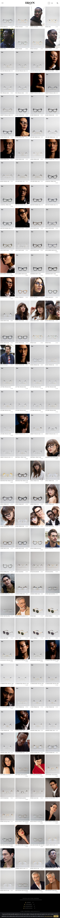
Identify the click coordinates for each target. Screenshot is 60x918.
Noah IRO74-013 (49, 320)
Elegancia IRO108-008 (6, 660)
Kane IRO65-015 (4, 526)
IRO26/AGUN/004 (34, 571)
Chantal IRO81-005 (5, 204)
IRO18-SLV (48, 342)
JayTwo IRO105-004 (35, 387)
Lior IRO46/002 (4, 798)
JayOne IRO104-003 (35, 410)
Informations (28, 906)
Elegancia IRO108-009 (21, 660)
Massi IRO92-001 (49, 159)
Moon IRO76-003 (49, 868)
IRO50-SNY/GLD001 (20, 616)
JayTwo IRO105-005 (50, 387)
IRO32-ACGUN (34, 26)
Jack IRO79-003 (49, 228)
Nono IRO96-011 (49, 364)
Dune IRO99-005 (19, 137)
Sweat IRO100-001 (20, 433)
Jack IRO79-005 (19, 250)
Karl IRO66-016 (49, 480)
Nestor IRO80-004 (5, 228)
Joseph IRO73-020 (20, 868)
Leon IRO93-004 (19, 159)
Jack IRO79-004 (4, 250)
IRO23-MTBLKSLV (4, 571)
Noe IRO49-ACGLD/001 (36, 890)
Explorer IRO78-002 (51, 250)
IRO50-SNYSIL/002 (5, 616)
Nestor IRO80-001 (20, 204)
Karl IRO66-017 (4, 504)
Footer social (29, 908)
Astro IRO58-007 (50, 752)
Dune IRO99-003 (49, 115)
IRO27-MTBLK (33, 638)
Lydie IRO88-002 (49, 707)
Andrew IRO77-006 (5, 297)
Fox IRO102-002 (4, 93)
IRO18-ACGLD (4, 364)
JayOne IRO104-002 (20, 410)
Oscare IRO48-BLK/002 (6, 845)
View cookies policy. (48, 916)
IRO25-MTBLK (48, 616)
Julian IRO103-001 (5, 70)
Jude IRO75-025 (19, 548)
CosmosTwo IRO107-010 (22, 683)
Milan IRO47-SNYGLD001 (22, 821)
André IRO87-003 (35, 730)
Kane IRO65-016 (19, 526)
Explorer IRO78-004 (21, 273)
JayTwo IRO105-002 (20, 387)
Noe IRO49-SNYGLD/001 (21, 890)
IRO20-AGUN (18, 48)
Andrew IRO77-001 (35, 273)
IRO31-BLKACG (49, 297)
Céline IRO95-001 (35, 137)
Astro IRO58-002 (20, 752)
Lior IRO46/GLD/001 (20, 798)
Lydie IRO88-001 (34, 707)
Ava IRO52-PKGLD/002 (36, 774)
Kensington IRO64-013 (51, 457)
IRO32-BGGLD (4, 26)
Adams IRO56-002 (20, 593)
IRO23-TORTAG (49, 548)
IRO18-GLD (33, 342)
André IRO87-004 (50, 730)
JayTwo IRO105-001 (5, 387)
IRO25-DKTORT (4, 638)
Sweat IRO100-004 (5, 457)
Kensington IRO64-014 (6, 480)
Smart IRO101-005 (50, 93)
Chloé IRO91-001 (20, 181)
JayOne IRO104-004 (50, 410)
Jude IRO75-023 (49, 526)
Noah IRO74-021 (4, 342)
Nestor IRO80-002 (35, 204)
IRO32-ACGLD (19, 26)
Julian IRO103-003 (35, 70)
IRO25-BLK (33, 616)
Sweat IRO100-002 (35, 433)
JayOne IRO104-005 (5, 433)
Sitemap (29, 902)
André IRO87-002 (20, 730)
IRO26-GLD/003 (19, 571)
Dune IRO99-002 (34, 115)
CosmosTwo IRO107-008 (52, 660)
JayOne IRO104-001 (5, 410)
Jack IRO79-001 (19, 228)
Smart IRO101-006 (5, 115)
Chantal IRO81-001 (50, 181)
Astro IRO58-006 (35, 752)
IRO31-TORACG (19, 297)
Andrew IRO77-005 (50, 273)
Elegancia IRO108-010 (36, 660)
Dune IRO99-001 (19, 115)
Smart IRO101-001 (35, 93)
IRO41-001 (48, 26)
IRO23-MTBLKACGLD (35, 548)
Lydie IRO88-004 (4, 730)
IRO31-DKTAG (33, 297)
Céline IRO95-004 (50, 137)
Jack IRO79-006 (34, 250)
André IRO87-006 (5, 752)
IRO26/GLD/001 (49, 571)
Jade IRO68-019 (49, 504)
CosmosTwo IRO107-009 (7, 683)
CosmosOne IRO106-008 (37, 683)
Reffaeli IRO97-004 (20, 457)
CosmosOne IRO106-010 (7, 707)
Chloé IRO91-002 (35, 181)
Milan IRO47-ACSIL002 (36, 821)
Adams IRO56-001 (5, 593)
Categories (29, 904)
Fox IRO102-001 (49, 70)
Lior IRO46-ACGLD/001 (51, 774)
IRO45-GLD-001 (34, 798)
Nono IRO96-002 (34, 364)
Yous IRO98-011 (19, 707)
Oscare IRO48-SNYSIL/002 (37, 845)
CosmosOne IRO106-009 (52, 683)
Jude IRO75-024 (4, 548)
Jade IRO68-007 (19, 504)
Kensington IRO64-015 (21, 480)
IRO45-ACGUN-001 (50, 798)
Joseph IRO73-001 (50, 845)
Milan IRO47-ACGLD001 (51, 821)
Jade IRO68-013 (34, 504)
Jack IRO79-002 (34, 228)
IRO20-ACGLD (34, 48)
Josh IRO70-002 (4, 320)
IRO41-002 (3, 48)
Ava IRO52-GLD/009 (5, 774)
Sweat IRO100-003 (50, 433)
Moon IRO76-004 (4, 890)
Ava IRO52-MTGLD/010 (21, 774)
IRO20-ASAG (48, 48)
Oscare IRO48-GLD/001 (21, 845)
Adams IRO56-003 (35, 593)
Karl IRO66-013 (34, 480)
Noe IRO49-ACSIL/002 (51, 890)
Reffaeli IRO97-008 (35, 457)
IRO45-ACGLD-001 (5, 821)
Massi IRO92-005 (4, 181)
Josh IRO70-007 (34, 320)
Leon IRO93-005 (34, 159)
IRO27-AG (47, 638)
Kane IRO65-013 (34, 526)
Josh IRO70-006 (19, 320)
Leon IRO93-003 (4, 159)
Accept (56, 916)
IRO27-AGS (18, 638)
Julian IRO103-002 (20, 70)
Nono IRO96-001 (19, 364)
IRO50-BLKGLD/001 (50, 593)
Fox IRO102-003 (19, 93)
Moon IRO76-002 (34, 868)
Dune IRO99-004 (4, 137)
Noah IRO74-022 (19, 342)
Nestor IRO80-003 (50, 204)
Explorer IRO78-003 (6, 273)
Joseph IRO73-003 (5, 868)
